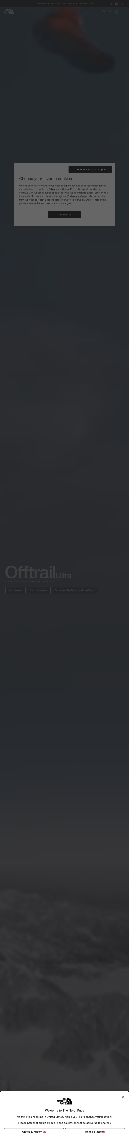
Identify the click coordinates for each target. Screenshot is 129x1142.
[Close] (123, 1097)
